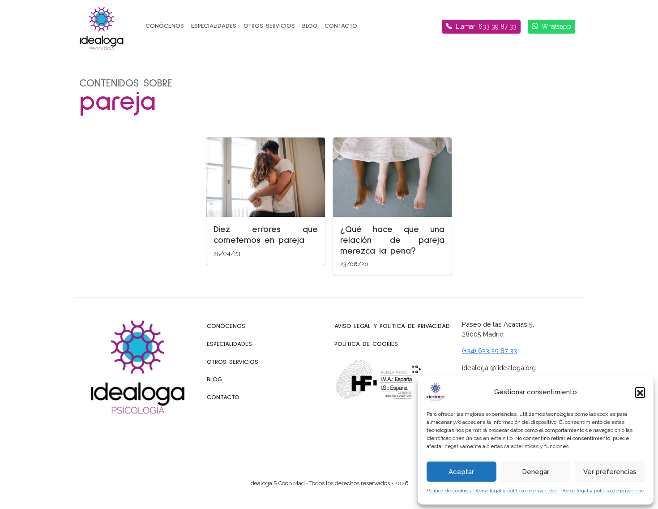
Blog (309, 26)
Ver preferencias (610, 472)
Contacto (341, 26)
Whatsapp (556, 26)
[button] (640, 392)
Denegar (535, 472)
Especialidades (213, 26)
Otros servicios (269, 26)
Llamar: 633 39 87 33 (486, 26)
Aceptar (461, 472)
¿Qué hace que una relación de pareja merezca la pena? (392, 240)
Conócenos (164, 26)
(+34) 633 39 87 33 (489, 350)
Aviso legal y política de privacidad (516, 490)
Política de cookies (449, 490)
